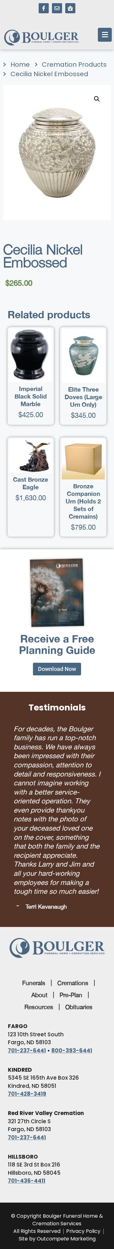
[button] (97, 99)
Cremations (72, 982)
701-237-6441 (27, 1050)
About (39, 994)
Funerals (33, 982)
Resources (38, 1006)
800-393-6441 (71, 1050)
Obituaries (78, 1006)
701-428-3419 (27, 1094)
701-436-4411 (26, 1181)
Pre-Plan (71, 994)
